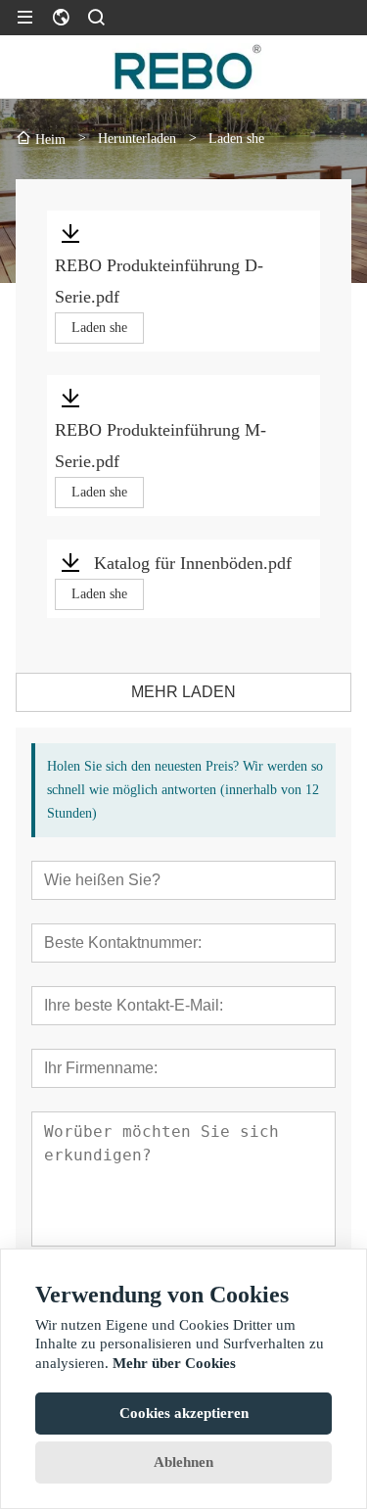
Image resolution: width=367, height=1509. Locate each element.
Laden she (99, 327)
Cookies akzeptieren (184, 1413)
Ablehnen (183, 1462)
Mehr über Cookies (174, 1363)
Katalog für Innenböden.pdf (193, 563)
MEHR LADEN (183, 692)
